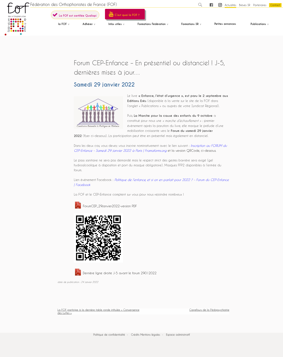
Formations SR (189, 24)
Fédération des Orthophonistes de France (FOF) (73, 4)
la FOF (62, 24)
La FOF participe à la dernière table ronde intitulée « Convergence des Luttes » (98, 311)
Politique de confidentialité (109, 334)
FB (208, 5)
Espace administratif (178, 334)
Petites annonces (225, 24)
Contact (275, 5)
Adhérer (88, 24)
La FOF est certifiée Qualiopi (77, 15)
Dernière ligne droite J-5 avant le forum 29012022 (120, 273)
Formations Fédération (152, 24)
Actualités (230, 5)
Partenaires (259, 5)
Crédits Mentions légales (145, 334)
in (217, 5)
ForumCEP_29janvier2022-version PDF (110, 206)
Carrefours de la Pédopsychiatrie (209, 309)
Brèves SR (244, 5)
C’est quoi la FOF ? (127, 15)
